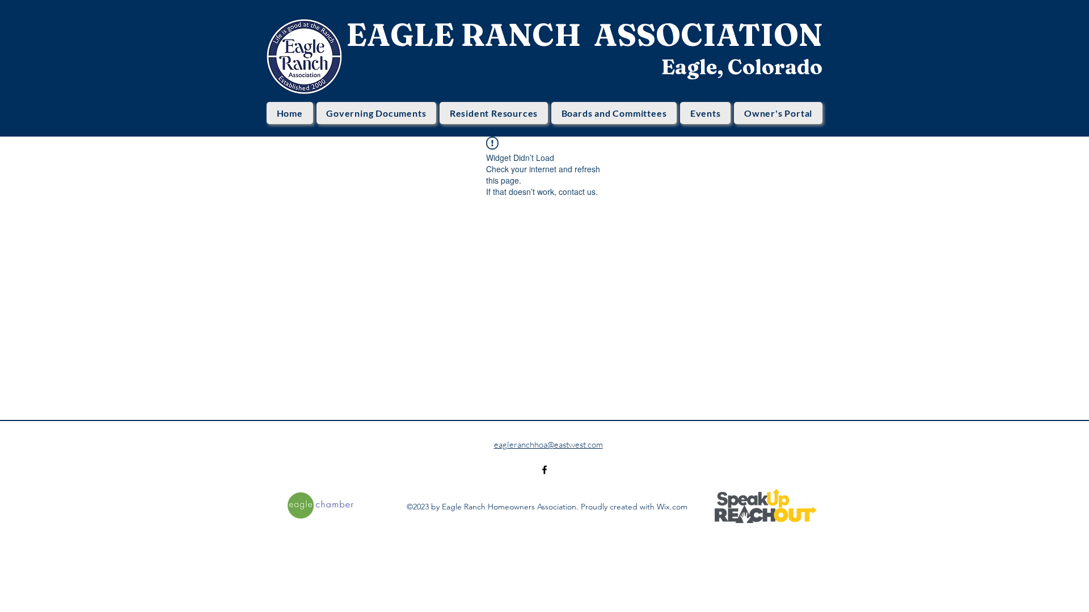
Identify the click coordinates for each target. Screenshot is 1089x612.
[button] (376, 113)
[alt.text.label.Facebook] (544, 469)
